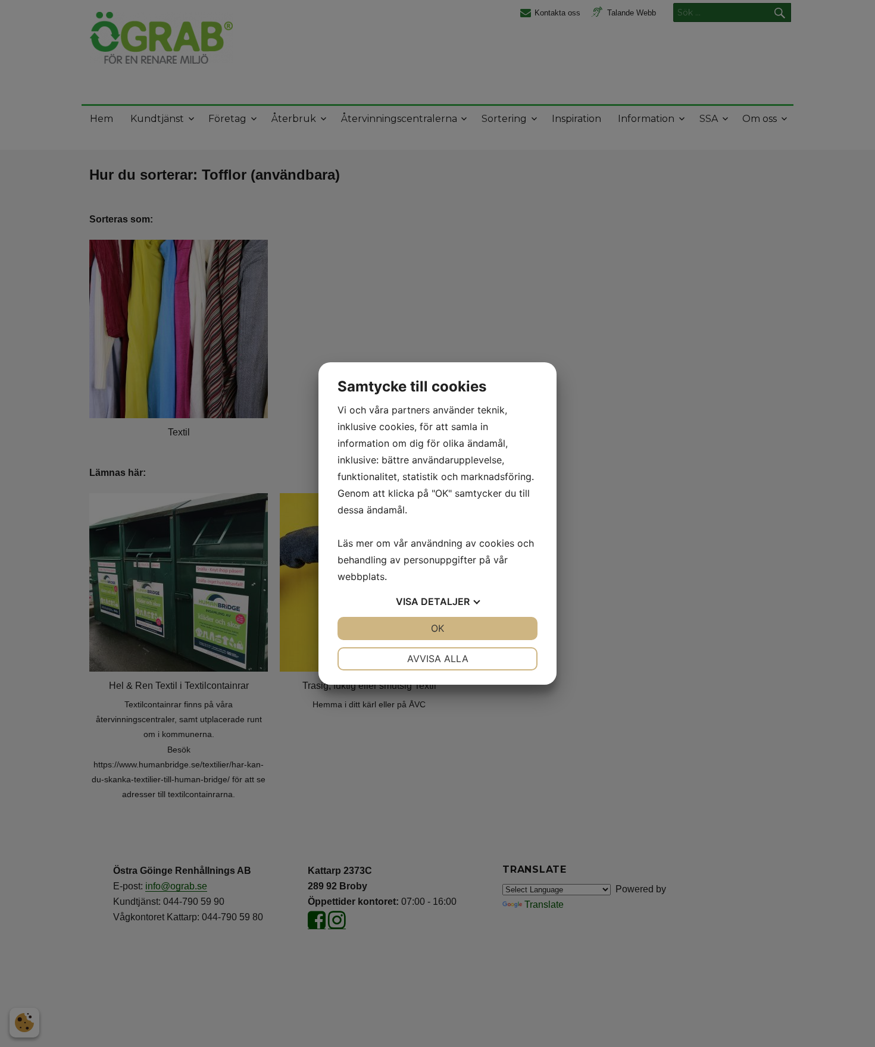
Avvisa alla (437, 658)
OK (437, 628)
